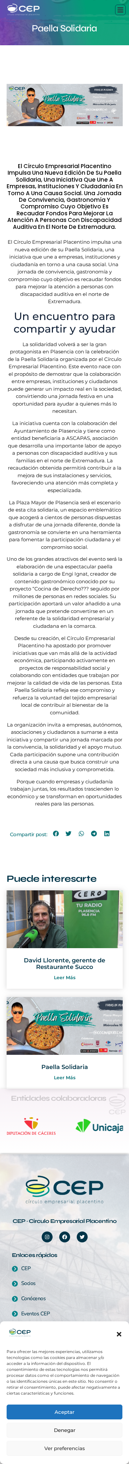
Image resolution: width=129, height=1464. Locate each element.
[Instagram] (47, 1237)
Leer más (64, 978)
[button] (119, 1334)
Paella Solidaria (64, 1067)
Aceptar (64, 1412)
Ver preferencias (64, 1448)
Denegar (64, 1430)
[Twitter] (82, 1237)
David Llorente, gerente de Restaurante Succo (64, 964)
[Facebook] (64, 1237)
